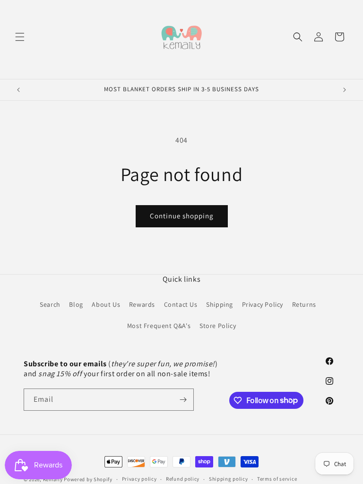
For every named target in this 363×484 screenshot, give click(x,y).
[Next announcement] (344, 89)
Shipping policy (228, 478)
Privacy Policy (262, 304)
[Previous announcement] (18, 89)
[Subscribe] (183, 400)
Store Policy (217, 325)
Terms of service (277, 478)
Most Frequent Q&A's (158, 325)
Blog (76, 304)
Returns (304, 304)
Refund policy (182, 478)
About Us (106, 304)
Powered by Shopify (88, 479)
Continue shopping (182, 215)
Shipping (219, 304)
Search (50, 304)
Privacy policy (139, 478)
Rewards (142, 304)
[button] (19, 36)
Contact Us (181, 304)
